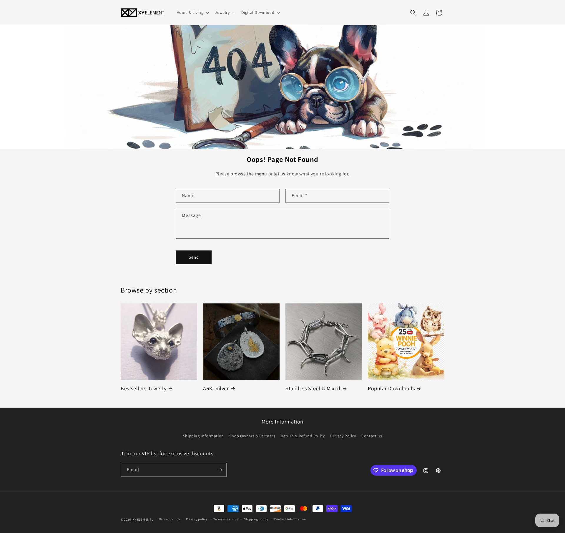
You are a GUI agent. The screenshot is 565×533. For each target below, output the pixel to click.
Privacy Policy (343, 436)
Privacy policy (197, 519)
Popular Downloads (391, 388)
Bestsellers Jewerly (143, 388)
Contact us (371, 436)
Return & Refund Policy (303, 436)
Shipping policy (256, 519)
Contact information (290, 519)
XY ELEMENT (142, 519)
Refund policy (169, 519)
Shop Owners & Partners (252, 436)
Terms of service (225, 519)
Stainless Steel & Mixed (312, 388)
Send (194, 257)
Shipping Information (203, 436)
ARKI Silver (216, 388)
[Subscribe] (219, 470)
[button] (192, 12)
